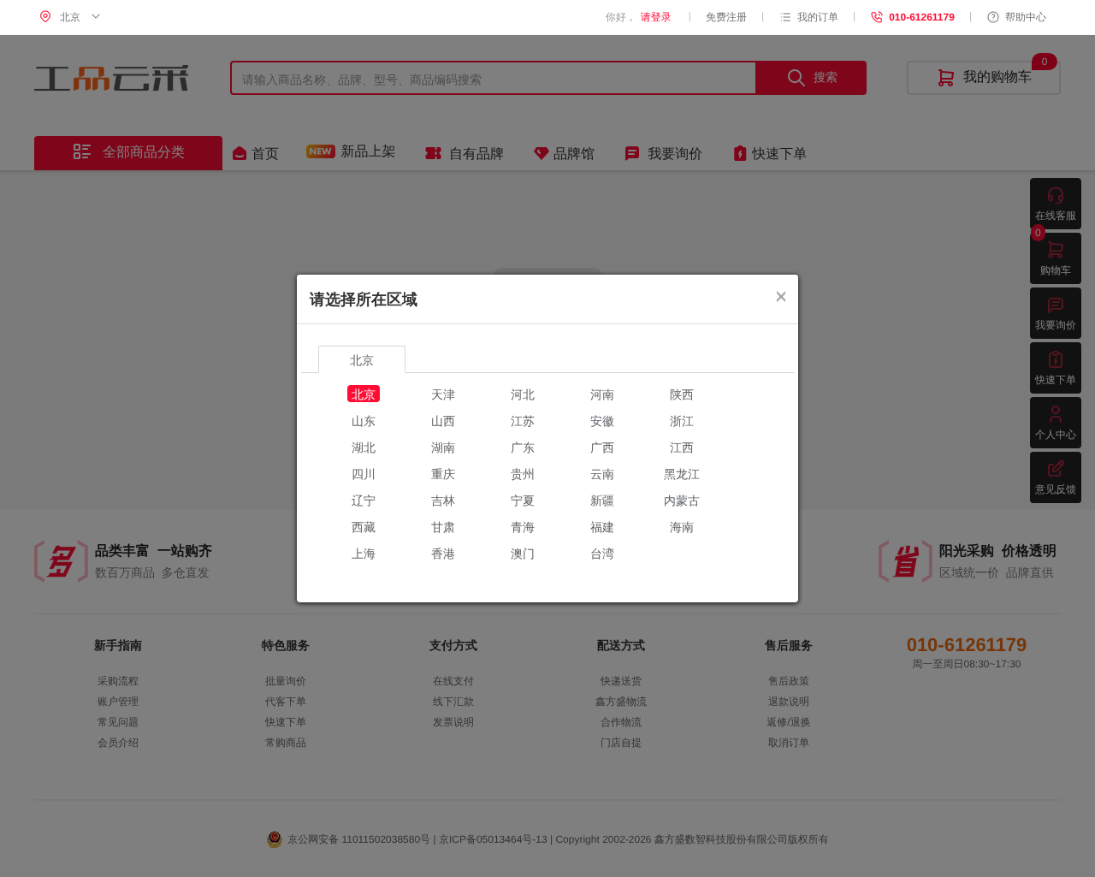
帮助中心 (1025, 17)
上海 (364, 552)
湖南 (443, 446)
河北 (523, 393)
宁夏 (523, 499)
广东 (523, 446)
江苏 (523, 420)
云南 (602, 473)
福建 (602, 526)
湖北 (364, 446)
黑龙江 (682, 473)
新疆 (602, 499)
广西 (602, 446)
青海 (523, 526)
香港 (443, 552)
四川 (364, 473)
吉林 (443, 499)
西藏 (364, 526)
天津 (443, 393)
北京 (364, 393)
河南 (602, 393)
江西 (682, 446)
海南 (682, 526)
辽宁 (364, 499)
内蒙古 (682, 499)
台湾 (602, 552)
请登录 (656, 17)
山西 (443, 420)
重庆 (443, 473)
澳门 (523, 552)
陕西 (682, 393)
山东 (364, 420)
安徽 (602, 420)
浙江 (682, 420)
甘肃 (443, 526)
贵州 (523, 473)
